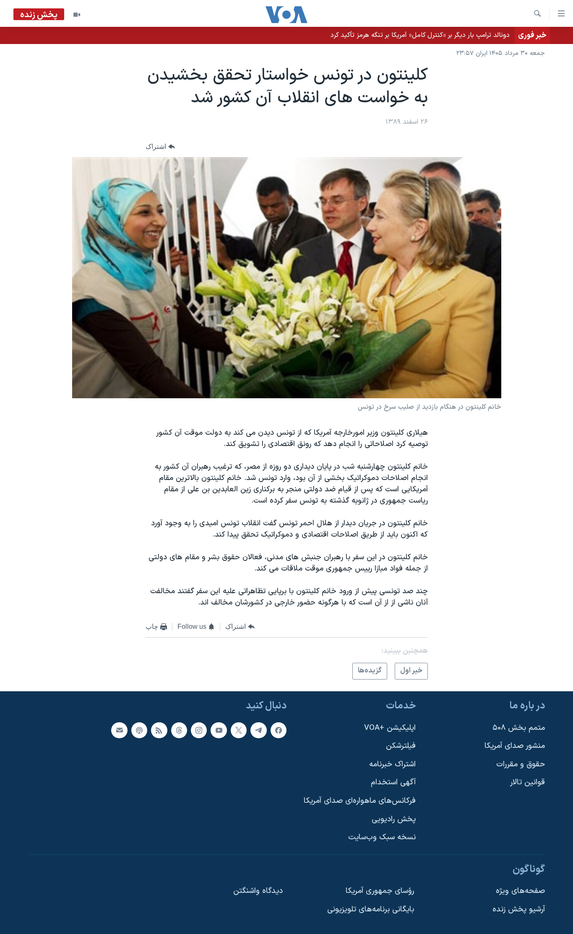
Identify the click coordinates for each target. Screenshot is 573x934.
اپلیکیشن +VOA (390, 727)
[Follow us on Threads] (179, 730)
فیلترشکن (401, 746)
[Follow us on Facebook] (278, 730)
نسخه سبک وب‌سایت (382, 837)
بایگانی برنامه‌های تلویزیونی (370, 909)
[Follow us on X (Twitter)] (239, 730)
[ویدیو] (76, 14)
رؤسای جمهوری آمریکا (380, 891)
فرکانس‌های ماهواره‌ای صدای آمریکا (360, 801)
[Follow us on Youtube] (219, 730)
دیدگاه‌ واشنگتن (258, 891)
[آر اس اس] (159, 730)
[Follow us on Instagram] (199, 730)
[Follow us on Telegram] (258, 730)
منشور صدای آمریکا (514, 746)
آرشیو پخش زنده (518, 909)
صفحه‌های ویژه (520, 891)
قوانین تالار (527, 782)
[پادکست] (139, 730)
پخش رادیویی (394, 819)
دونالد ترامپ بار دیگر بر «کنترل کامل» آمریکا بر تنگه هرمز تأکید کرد (420, 35)
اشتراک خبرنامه (392, 764)
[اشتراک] (119, 730)
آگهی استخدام (393, 782)
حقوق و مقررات (520, 764)
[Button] (160, 146)
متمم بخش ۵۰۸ (518, 727)
